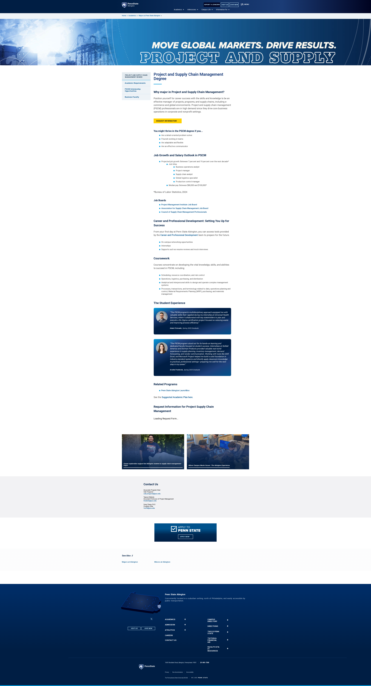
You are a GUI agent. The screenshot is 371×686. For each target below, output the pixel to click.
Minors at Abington (162, 562)
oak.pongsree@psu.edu (152, 494)
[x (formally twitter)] (151, 619)
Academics (178, 10)
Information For (222, 10)
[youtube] (147, 619)
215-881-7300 (204, 662)
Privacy (167, 672)
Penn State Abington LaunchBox (175, 390)
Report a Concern (212, 5)
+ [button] (185, 619)
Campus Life (206, 10)
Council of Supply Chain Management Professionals (184, 212)
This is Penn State (213, 632)
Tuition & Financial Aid (212, 640)
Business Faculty (132, 97)
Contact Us (170, 640)
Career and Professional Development (179, 235)
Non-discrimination (177, 672)
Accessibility (189, 672)
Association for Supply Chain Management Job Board (184, 208)
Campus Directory (212, 620)
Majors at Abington (130, 562)
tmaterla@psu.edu (150, 501)
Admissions (191, 10)
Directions (213, 626)
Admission (170, 625)
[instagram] (131, 619)
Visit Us (224, 5)
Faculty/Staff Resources (213, 649)
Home (124, 16)
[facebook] (136, 619)
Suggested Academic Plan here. (177, 397)
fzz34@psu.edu (149, 508)
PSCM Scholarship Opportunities (132, 90)
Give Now (234, 5)
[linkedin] (141, 619)
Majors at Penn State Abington (149, 16)
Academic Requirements (135, 83)
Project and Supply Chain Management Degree (136, 76)
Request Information (166, 121)
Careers (169, 635)
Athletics (170, 630)
